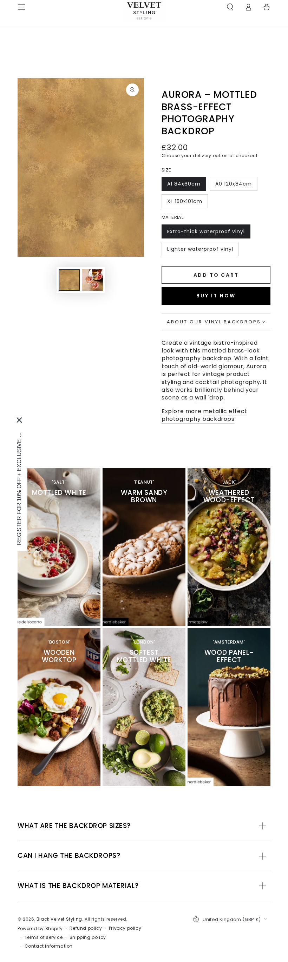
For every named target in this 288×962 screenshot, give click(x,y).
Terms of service (44, 937)
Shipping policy (88, 937)
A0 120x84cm (233, 185)
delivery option (210, 156)
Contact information (49, 946)
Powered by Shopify (40, 928)
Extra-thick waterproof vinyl (206, 233)
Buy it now (216, 295)
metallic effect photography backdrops (204, 415)
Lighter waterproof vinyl (200, 250)
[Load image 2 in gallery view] (92, 280)
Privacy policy (125, 928)
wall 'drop (209, 397)
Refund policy (86, 928)
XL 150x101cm (184, 203)
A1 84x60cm (184, 185)
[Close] (19, 420)
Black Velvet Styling (59, 919)
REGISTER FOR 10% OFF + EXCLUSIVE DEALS (19, 486)
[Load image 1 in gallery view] (69, 280)
